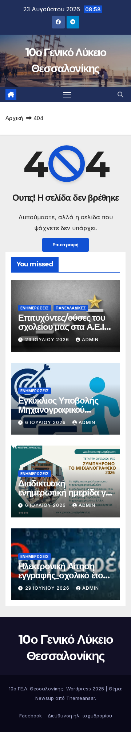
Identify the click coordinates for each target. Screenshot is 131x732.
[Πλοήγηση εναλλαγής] (67, 94)
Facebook (30, 715)
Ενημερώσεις (34, 308)
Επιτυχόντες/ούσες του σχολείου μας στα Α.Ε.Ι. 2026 (62, 326)
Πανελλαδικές (71, 308)
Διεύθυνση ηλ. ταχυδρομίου (80, 715)
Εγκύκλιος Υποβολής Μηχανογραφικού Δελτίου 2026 (58, 409)
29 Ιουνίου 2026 (48, 588)
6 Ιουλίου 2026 (46, 422)
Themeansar (80, 698)
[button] (120, 94)
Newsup (44, 698)
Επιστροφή (65, 244)
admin (90, 339)
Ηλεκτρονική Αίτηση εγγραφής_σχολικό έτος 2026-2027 (62, 575)
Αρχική (14, 118)
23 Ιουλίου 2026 (48, 339)
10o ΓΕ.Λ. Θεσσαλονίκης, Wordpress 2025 (57, 688)
